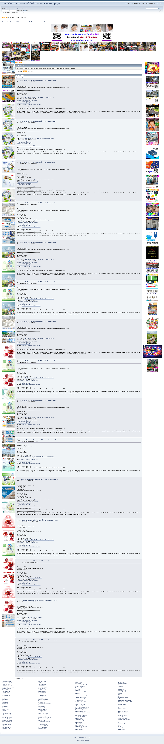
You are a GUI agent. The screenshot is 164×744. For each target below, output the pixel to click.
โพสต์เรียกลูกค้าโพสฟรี (79, 719)
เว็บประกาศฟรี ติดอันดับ (7, 721)
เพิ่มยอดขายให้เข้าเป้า (122, 691)
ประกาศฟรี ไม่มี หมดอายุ (7, 720)
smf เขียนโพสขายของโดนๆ (80, 723)
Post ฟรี (119, 722)
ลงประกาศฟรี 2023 (6, 728)
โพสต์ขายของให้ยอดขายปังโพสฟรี (82, 707)
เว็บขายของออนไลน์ (79, 700)
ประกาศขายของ (5, 706)
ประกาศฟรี (4, 698)
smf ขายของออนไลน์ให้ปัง (80, 720)
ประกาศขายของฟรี (121, 723)
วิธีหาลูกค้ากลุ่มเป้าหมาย (7, 685)
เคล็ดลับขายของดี (41, 685)
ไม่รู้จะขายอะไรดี (78, 682)
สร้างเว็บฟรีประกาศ (42, 729)
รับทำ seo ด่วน (78, 689)
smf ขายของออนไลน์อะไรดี (80, 691)
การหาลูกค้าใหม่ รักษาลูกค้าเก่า (8, 687)
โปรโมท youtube (41, 706)
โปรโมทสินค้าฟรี (41, 702)
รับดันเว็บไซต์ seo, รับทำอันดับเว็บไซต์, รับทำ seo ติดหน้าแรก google (31, 4)
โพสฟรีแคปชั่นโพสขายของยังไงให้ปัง (82, 712)
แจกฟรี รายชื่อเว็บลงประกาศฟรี (44, 703)
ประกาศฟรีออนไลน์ (42, 692)
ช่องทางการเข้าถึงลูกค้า (6, 688)
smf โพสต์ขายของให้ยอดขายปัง (81, 705)
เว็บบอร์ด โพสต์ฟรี (42, 695)
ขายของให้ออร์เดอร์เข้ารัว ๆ (80, 716)
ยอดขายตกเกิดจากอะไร (122, 704)
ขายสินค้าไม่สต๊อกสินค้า (80, 686)
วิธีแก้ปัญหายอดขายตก (122, 685)
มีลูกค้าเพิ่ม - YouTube (122, 696)
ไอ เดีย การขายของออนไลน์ (80, 698)
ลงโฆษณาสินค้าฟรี (6, 695)
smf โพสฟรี (77, 690)
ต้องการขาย (4, 716)
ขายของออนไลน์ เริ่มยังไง (43, 725)
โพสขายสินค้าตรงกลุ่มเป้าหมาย (44, 717)
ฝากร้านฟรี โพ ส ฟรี (6, 723)
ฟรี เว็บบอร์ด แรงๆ (42, 716)
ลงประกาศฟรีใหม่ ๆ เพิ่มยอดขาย (124, 719)
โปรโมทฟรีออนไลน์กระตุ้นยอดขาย (124, 714)
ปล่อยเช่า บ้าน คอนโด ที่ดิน (7, 717)
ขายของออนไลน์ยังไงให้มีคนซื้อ (81, 685)
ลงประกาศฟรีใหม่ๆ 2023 (43, 699)
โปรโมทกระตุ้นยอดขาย (122, 712)
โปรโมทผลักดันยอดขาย (122, 698)
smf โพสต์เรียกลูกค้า (79, 718)
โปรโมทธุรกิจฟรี (41, 700)
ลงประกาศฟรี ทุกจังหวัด (6, 714)
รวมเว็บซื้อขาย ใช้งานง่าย (7, 713)
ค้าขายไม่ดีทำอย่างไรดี (42, 687)
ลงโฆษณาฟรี (120, 727)
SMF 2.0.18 (76, 737)
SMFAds (79, 739)
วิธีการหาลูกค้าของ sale (6, 684)
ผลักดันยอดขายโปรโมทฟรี (123, 697)
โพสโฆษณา (4, 705)
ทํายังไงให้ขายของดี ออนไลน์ (7, 682)
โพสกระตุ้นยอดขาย (121, 682)
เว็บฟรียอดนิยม (5, 703)
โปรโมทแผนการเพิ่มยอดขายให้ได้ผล (125, 700)
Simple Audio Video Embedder (83, 740)
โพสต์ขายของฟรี (5, 694)
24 (22, 77)
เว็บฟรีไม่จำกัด (5, 699)
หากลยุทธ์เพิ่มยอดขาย (42, 681)
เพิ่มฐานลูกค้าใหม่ (5, 689)
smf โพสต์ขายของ (78, 722)
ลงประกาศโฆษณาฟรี (6, 727)
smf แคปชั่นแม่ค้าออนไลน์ (80, 714)
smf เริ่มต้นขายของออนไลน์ (80, 697)
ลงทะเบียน (25, 8)
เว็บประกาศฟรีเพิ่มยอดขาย (123, 720)
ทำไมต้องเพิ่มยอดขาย (122, 705)
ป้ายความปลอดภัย (52, 561)
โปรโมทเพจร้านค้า (121, 729)
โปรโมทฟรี (120, 694)
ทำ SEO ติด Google (6, 700)
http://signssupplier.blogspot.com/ (24, 101)
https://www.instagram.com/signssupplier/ (27, 100)
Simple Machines (88, 737)
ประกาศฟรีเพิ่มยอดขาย (122, 715)
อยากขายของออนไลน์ (42, 723)
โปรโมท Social (41, 705)
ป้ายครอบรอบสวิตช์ (51, 80)
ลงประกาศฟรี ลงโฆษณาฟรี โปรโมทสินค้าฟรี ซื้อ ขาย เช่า (33, 80)
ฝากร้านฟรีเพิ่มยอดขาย (122, 718)
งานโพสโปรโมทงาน (42, 688)
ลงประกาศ (4, 710)
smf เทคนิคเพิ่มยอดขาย (79, 729)
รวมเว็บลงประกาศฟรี (6, 729)
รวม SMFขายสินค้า (42, 691)
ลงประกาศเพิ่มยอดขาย (122, 716)
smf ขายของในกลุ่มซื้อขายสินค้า (81, 708)
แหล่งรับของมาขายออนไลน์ (123, 687)
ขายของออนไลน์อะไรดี (122, 689)
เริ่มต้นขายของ (120, 686)
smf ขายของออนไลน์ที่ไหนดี (80, 703)
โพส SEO (119, 726)
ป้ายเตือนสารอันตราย (53, 479)
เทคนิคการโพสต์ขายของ (80, 704)
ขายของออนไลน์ (41, 720)
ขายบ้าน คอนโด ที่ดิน (6, 718)
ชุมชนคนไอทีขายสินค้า (42, 698)
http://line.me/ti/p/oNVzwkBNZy (35, 578)
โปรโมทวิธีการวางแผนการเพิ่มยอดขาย (125, 701)
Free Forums (85, 739)
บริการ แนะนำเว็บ (5, 709)
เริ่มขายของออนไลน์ (79, 687)
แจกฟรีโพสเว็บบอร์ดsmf (43, 709)
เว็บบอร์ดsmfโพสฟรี (42, 710)
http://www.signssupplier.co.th (23, 103)
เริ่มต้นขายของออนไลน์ (42, 724)
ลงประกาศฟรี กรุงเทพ (6, 724)
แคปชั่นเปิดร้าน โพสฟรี (79, 725)
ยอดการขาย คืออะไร (122, 708)
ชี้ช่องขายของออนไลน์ (42, 727)
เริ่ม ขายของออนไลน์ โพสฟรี (80, 701)
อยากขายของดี (78, 683)
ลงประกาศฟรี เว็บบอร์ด (43, 713)
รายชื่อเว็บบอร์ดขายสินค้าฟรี (44, 712)
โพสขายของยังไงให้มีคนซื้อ (80, 709)
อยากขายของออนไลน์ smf (80, 694)
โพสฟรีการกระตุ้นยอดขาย (123, 711)
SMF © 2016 (81, 737)
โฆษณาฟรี (4, 696)
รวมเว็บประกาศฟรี (5, 692)
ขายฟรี (119, 707)
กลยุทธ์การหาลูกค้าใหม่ (6, 681)
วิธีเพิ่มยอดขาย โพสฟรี (79, 727)
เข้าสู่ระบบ (19, 8)
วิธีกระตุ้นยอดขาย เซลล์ (122, 683)
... (21, 77)
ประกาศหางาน (5, 707)
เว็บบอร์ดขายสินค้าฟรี (42, 714)
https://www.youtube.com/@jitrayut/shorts (31, 104)
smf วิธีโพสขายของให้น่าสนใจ (81, 726)
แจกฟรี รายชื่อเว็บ (41, 707)
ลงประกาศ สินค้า (41, 694)
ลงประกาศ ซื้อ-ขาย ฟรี (42, 696)
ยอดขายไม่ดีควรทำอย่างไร (123, 703)
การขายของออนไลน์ (42, 728)
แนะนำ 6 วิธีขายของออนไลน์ (44, 721)
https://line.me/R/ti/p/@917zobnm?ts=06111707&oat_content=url (39, 97)
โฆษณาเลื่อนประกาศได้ (43, 718)
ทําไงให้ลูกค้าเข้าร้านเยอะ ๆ (43, 682)
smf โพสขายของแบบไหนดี (80, 711)
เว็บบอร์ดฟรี (120, 693)
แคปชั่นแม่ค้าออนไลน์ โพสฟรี (81, 715)
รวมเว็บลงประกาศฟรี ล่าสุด (7, 691)
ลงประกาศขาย (5, 702)
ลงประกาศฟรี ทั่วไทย (6, 725)
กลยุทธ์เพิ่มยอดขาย (42, 684)
